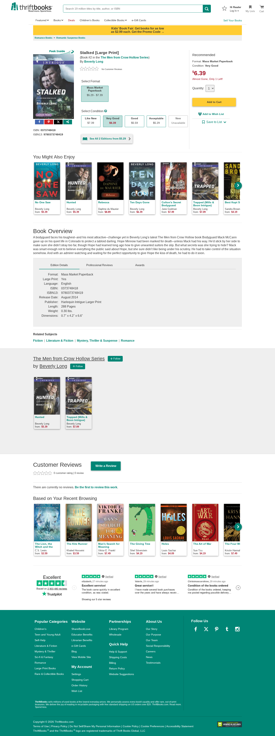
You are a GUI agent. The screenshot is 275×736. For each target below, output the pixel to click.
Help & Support (118, 651)
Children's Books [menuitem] (90, 20)
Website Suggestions (121, 674)
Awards (140, 265)
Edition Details (59, 265)
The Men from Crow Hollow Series (125, 57)
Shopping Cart (79, 679)
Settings (76, 674)
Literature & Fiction (59, 340)
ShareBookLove (80, 628)
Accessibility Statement (179, 726)
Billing (112, 662)
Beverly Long (93, 61)
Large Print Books (45, 668)
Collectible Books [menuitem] (114, 20)
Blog (74, 651)
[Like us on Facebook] (195, 629)
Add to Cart (214, 102)
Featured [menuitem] (41, 20)
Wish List (76, 690)
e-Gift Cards (78, 645)
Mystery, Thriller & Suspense (97, 340)
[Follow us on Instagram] (237, 629)
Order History (79, 685)
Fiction (38, 340)
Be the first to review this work (96, 487)
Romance (128, 340)
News (149, 657)
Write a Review (105, 465)
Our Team (152, 640)
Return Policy (117, 668)
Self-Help (40, 640)
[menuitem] (235, 8)
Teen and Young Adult (47, 634)
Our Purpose (153, 634)
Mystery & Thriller (45, 651)
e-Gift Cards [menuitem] (139, 20)
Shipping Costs (118, 657)
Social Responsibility (158, 645)
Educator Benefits (81, 634)
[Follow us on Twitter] (206, 629)
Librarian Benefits (81, 640)
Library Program (118, 628)
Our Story (151, 628)
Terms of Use (41, 726)
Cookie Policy (131, 726)
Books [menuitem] (57, 20)
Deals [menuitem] (71, 20)
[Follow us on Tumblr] (226, 629)
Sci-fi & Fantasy (44, 657)
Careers (150, 651)
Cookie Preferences (152, 726)
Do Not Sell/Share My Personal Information (95, 726)
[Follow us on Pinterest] (216, 629)
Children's (40, 628)
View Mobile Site (81, 657)
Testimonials (153, 662)
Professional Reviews (99, 265)
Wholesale (115, 634)
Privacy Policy (59, 726)
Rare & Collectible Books (49, 673)
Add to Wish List (213, 114)
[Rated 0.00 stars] (89, 69)
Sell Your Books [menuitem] (232, 20)
